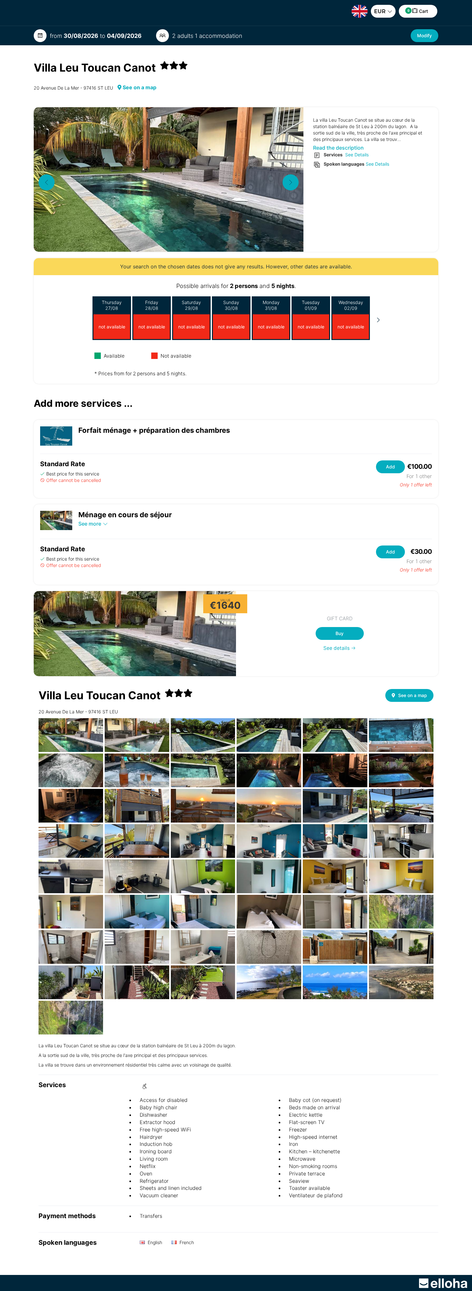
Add (390, 466)
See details (337, 648)
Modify (424, 35)
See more (89, 523)
